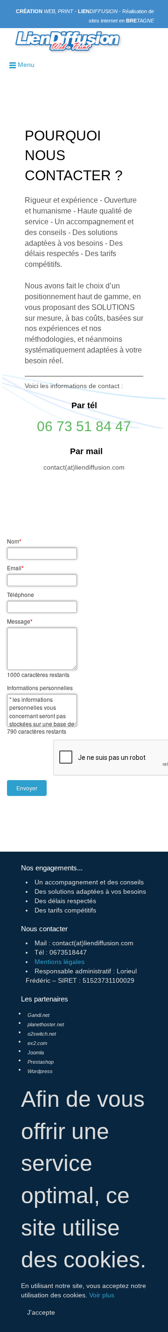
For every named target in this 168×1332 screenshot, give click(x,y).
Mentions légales (59, 961)
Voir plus (101, 1295)
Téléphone (20, 594)
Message (20, 621)
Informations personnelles (40, 688)
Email (15, 568)
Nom (14, 541)
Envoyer (26, 788)
